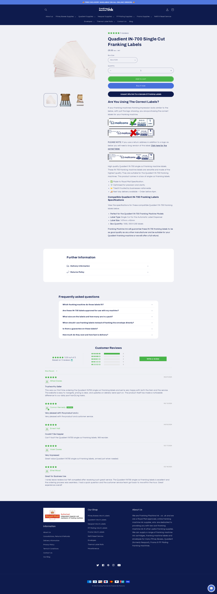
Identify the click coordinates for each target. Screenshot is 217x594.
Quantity (111, 66)
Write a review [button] (153, 359)
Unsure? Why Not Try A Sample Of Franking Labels (140, 94)
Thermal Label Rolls (96, 544)
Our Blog (46, 557)
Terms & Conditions (51, 549)
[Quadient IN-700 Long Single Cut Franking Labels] (131, 161)
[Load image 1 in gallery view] (50, 100)
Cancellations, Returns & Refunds (56, 536)
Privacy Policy (48, 544)
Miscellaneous (93, 548)
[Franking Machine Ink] (108, 10)
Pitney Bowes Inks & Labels (99, 516)
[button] (45, 9)
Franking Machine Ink (104, 586)
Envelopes (92, 540)
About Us (47, 532)
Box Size (111, 55)
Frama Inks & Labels (96, 532)
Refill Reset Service (95, 536)
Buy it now (141, 86)
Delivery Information (51, 540)
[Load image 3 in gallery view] (80, 100)
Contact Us (47, 553)
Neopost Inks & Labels (97, 524)
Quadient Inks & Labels (97, 520)
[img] (51, 377)
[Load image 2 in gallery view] (65, 100)
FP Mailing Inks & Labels (97, 528)
